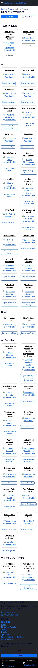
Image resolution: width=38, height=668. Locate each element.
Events (4, 632)
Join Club (18, 655)
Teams (10, 9)
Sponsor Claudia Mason (28, 124)
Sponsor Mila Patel (8, 222)
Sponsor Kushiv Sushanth (9, 461)
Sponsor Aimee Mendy (9, 333)
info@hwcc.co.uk (10, 615)
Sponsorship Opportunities (12, 637)
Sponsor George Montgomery (28, 172)
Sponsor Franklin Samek (9, 169)
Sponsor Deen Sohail (27, 401)
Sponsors (5, 634)
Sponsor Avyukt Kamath (9, 405)
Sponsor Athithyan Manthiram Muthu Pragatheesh (28, 378)
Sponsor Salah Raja (27, 483)
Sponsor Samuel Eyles (28, 248)
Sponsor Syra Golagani (28, 504)
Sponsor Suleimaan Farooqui (28, 278)
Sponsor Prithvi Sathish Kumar (28, 587)
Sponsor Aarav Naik (8, 83)
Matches (28, 17)
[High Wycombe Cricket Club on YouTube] (9, 622)
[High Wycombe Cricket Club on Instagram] (4, 622)
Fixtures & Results (8, 627)
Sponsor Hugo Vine (27, 427)
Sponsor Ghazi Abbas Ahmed (9, 433)
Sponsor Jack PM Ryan (9, 583)
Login (19, 651)
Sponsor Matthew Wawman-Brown (28, 203)
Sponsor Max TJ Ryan (28, 333)
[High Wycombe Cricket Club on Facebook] (2, 622)
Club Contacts (7, 639)
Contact (10, 55)
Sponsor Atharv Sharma (9, 365)
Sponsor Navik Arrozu (9, 483)
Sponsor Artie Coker (8, 102)
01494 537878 (9, 612)
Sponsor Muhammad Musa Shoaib (28, 461)
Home (3, 9)
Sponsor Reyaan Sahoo (9, 252)
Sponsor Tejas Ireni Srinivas (9, 304)
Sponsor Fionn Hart (27, 147)
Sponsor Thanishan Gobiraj (28, 304)
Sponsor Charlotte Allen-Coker (9, 127)
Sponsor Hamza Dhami (9, 195)
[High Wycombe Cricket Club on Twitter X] (7, 622)
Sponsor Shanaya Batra (9, 507)
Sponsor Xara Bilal (27, 529)
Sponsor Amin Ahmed (28, 83)
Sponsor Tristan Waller (9, 529)
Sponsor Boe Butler (27, 102)
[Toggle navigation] (34, 3)
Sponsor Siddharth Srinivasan (10, 278)
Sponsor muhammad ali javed (28, 228)
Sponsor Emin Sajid (8, 147)
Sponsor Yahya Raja (8, 551)
